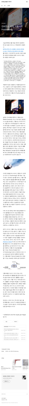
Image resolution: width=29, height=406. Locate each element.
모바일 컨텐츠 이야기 (6, 1)
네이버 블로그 (3, 398)
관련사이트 (3, 394)
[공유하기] (9, 322)
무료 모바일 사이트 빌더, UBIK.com (11, 339)
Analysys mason (7, 241)
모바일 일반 (6, 326)
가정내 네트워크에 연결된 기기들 (10, 333)
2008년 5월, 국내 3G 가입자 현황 (10, 337)
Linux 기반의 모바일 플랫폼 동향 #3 (11, 334)
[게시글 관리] (10, 322)
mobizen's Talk (4, 399)
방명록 (9, 5)
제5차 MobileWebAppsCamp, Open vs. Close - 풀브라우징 (11, 329)
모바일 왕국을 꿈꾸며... (7, 378)
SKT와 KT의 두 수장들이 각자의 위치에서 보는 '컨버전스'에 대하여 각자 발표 (13, 50)
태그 (5, 5)
